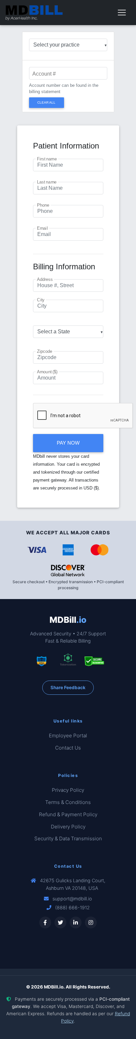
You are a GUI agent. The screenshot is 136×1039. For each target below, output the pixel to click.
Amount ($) (47, 372)
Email (42, 228)
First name (47, 159)
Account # (44, 74)
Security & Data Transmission (68, 838)
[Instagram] (91, 922)
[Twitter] (60, 922)
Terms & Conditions (68, 802)
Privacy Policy (68, 790)
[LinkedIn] (76, 922)
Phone (43, 205)
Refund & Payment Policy (68, 814)
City (40, 300)
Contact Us (68, 748)
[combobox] (68, 45)
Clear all (46, 102)
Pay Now (68, 443)
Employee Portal (68, 735)
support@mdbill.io (72, 898)
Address (44, 280)
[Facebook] (45, 922)
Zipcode (44, 352)
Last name (46, 182)
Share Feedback (68, 687)
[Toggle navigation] (122, 12)
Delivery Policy (68, 826)
